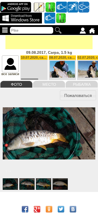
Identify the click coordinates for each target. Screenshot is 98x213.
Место (49, 84)
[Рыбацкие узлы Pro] (50, 7)
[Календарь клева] (72, 7)
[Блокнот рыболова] (39, 7)
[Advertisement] (49, 42)
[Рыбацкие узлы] (61, 18)
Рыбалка (82, 84)
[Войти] (82, 30)
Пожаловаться (78, 95)
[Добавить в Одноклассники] (49, 209)
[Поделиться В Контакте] (73, 209)
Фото (16, 84)
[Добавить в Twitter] (61, 209)
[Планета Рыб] (61, 7)
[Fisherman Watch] (83, 7)
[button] (78, 95)
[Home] (92, 30)
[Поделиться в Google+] (37, 209)
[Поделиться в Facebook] (25, 209)
